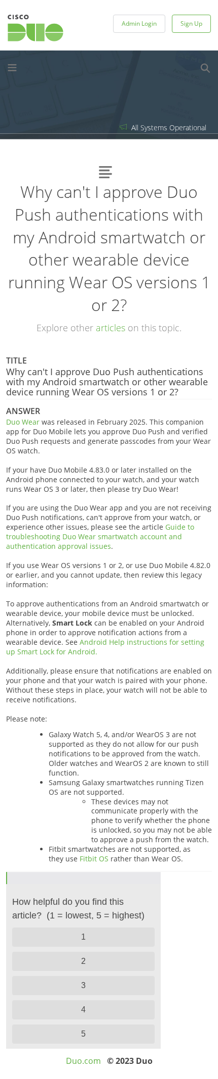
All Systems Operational (167, 127)
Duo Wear (23, 422)
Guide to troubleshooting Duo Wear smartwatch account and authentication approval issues (100, 536)
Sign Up (191, 23)
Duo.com (83, 1060)
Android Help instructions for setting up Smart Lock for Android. (105, 646)
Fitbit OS (94, 858)
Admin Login (139, 23)
